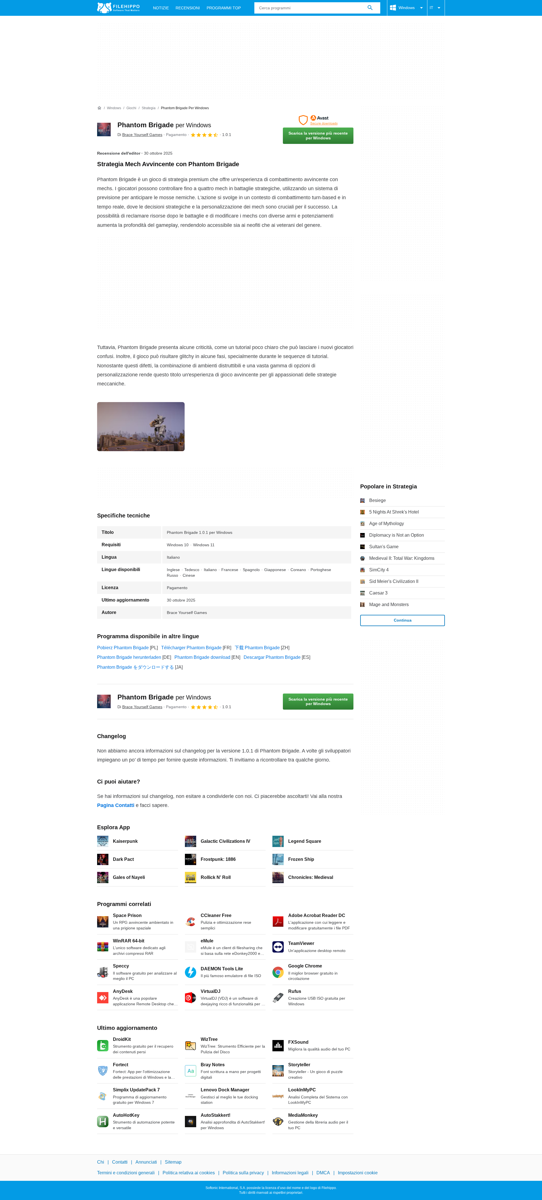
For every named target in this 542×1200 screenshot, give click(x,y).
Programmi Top (224, 8)
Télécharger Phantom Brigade (191, 647)
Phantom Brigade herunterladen (129, 657)
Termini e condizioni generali (126, 1172)
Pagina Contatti (115, 805)
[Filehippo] (118, 8)
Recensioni (188, 8)
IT (431, 7)
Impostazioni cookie (358, 1172)
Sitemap (173, 1162)
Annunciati (146, 1162)
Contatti (120, 1162)
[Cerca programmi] (370, 8)
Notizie (161, 8)
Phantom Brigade (164, 125)
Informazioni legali (290, 1172)
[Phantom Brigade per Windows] (104, 129)
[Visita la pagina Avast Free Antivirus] (318, 120)
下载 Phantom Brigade (257, 647)
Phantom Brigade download (202, 657)
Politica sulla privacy (243, 1172)
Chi (100, 1162)
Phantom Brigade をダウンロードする (135, 667)
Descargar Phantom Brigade (272, 657)
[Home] (99, 108)
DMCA (323, 1172)
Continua (403, 620)
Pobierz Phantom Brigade (123, 647)
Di (139, 134)
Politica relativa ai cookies (189, 1172)
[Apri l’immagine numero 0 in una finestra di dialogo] (141, 426)
